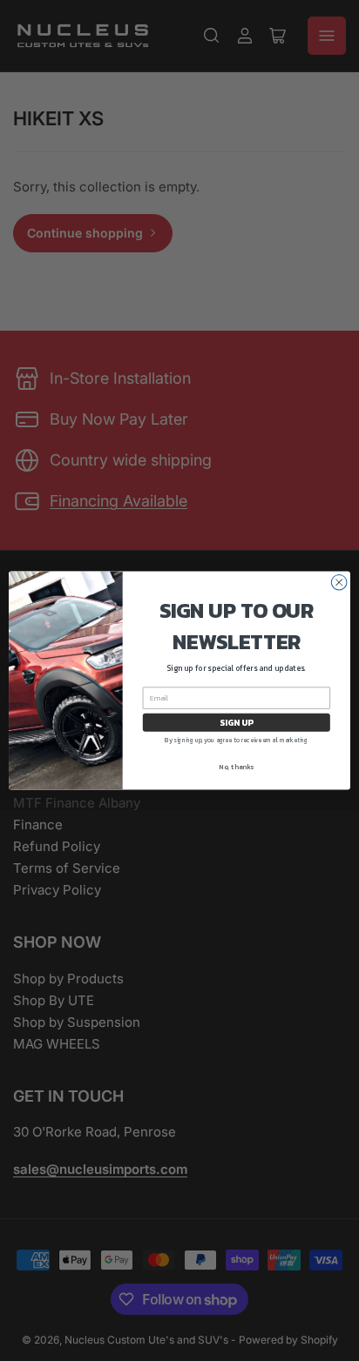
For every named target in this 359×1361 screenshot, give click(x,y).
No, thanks (236, 766)
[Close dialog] (339, 582)
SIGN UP (236, 722)
